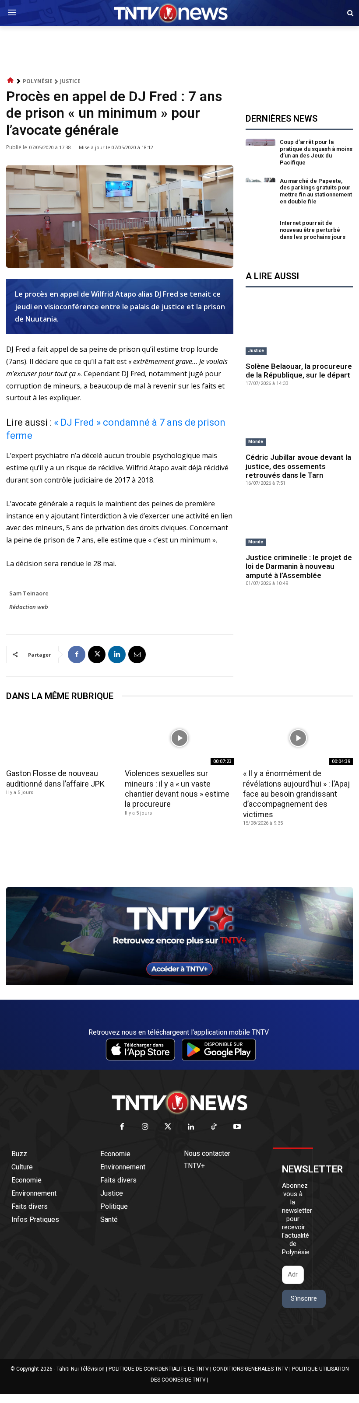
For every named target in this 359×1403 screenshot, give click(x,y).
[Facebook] (76, 654)
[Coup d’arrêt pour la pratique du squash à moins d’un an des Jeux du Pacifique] (261, 154)
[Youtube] (237, 1127)
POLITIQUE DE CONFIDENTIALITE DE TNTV (159, 1369)
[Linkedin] (117, 654)
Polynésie (38, 81)
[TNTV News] (179, 1102)
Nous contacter (207, 1153)
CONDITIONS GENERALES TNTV (250, 1369)
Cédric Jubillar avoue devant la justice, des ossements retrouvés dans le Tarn (298, 466)
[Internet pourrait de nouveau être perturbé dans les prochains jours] (261, 231)
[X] (97, 654)
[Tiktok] (214, 1127)
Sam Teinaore (29, 593)
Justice (70, 81)
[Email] (137, 654)
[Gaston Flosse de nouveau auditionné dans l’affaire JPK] (61, 737)
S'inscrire (304, 1298)
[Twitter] (168, 1127)
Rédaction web (28, 607)
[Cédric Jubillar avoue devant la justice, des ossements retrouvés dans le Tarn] (299, 423)
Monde (255, 441)
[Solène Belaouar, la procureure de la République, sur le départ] (299, 332)
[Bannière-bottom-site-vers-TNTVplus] (179, 983)
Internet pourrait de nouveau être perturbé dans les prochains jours (312, 230)
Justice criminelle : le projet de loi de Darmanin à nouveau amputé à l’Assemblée (299, 566)
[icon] (10, 81)
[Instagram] (145, 1127)
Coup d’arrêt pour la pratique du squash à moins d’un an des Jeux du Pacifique (316, 152)
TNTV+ (194, 1166)
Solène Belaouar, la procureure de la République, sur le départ (299, 370)
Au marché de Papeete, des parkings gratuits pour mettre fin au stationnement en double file (316, 191)
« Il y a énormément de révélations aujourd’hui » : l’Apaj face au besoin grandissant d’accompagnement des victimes (296, 794)
